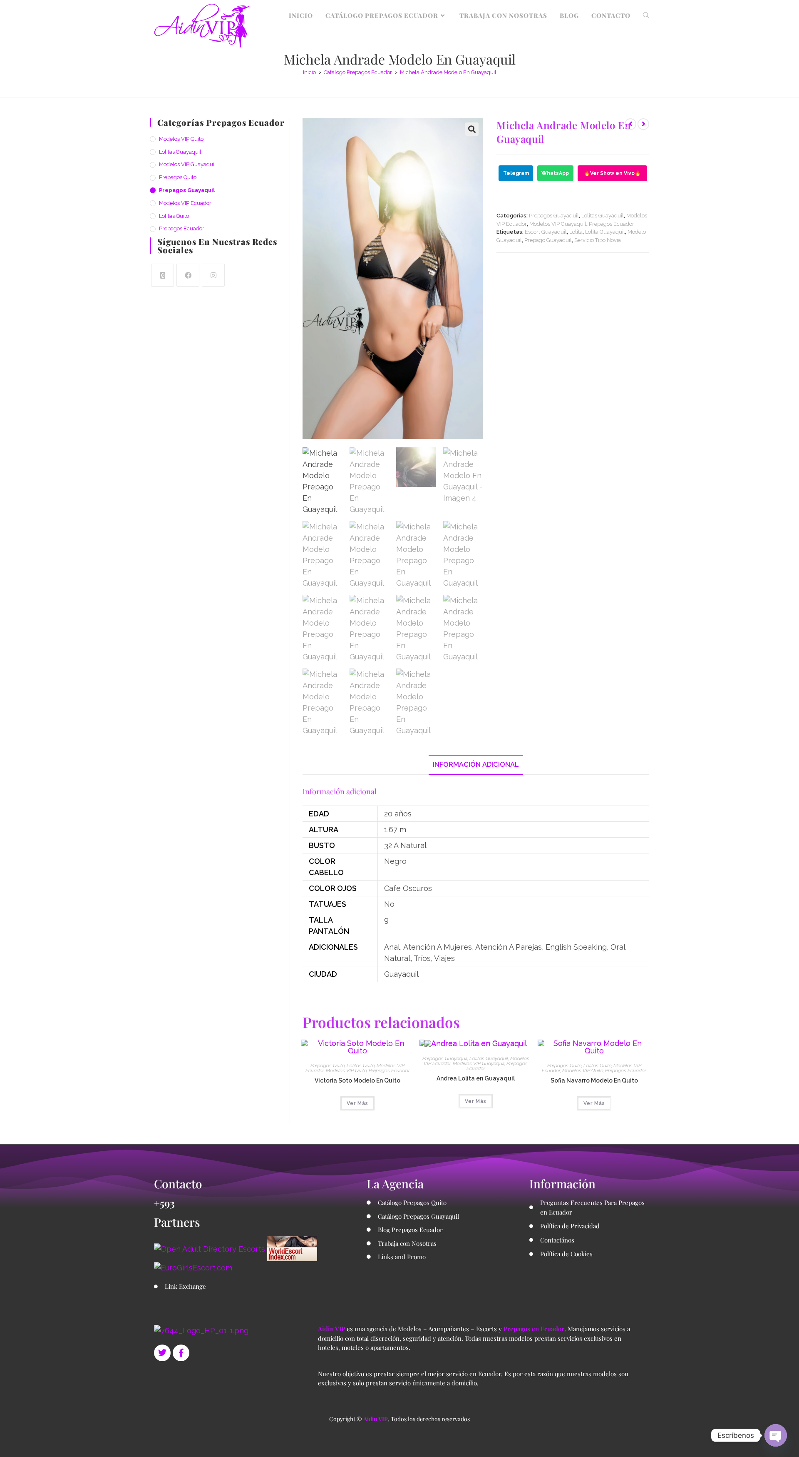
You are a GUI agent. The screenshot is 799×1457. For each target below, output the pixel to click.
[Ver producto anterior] (630, 124)
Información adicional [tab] (476, 764)
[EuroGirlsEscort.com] (193, 1266)
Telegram (516, 173)
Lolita (576, 232)
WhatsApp (555, 173)
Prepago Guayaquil (548, 240)
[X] (162, 275)
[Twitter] (162, 1353)
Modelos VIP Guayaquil (557, 224)
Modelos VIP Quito (346, 1070)
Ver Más (357, 1103)
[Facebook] (187, 275)
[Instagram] (213, 275)
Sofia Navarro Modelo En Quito (594, 1080)
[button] (472, 129)
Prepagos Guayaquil (554, 215)
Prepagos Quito (327, 1065)
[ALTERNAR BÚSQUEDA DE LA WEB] (646, 15)
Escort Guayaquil (546, 232)
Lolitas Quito (361, 1065)
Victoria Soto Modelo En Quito (357, 1080)
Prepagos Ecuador (611, 224)
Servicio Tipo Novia (597, 240)
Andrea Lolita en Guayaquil (476, 1078)
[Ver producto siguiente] (643, 124)
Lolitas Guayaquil (602, 215)
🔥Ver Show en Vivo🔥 (612, 173)
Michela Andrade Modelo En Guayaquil (448, 72)
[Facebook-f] (181, 1353)
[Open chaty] (775, 1435)
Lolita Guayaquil (605, 232)
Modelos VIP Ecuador (185, 203)
